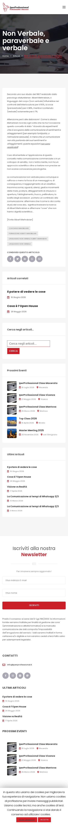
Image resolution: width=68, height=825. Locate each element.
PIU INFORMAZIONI (27, 819)
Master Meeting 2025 (31, 430)
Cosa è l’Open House (22, 306)
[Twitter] (17, 259)
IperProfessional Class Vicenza (37, 395)
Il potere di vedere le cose (26, 292)
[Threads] (27, 675)
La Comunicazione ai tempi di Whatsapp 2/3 (33, 506)
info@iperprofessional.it (19, 664)
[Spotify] (20, 675)
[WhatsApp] (32, 259)
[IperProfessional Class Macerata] (12, 385)
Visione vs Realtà (17, 486)
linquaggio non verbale (20, 244)
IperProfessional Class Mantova (37, 406)
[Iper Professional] (15, 7)
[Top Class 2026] (12, 421)
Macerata (43, 387)
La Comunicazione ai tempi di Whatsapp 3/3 (33, 496)
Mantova (44, 411)
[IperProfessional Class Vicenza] (12, 397)
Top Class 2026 (28, 418)
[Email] (39, 259)
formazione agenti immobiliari (22, 233)
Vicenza (44, 399)
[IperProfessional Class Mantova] (12, 409)
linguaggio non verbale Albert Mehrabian (28, 239)
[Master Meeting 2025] (12, 433)
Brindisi (42, 423)
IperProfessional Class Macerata (38, 383)
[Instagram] (13, 675)
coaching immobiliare (19, 228)
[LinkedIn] (25, 259)
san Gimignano (50, 434)
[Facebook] (10, 259)
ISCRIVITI (34, 605)
